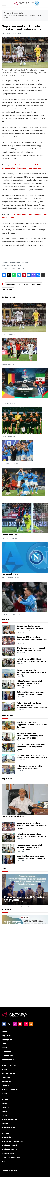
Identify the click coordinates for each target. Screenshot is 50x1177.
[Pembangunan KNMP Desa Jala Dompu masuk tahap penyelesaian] (8, 758)
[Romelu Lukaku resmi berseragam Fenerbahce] (24, 317)
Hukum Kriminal (9, 1065)
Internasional (7, 1137)
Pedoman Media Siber (11, 1157)
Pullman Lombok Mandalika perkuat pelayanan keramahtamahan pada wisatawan (32, 705)
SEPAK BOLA (8, 289)
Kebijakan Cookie (9, 1149)
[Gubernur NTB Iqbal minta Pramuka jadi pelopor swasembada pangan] (8, 640)
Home (8, 13)
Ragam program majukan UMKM (23, 995)
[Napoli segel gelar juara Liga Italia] (17, 450)
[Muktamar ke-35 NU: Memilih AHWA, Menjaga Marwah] (8, 769)
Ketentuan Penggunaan (12, 1141)
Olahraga (6, 1077)
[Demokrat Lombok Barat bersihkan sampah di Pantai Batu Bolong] (8, 673)
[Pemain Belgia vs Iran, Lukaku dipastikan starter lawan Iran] (25, 383)
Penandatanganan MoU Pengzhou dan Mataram (24, 898)
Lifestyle (6, 1085)
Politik (4, 1069)
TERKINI (6, 619)
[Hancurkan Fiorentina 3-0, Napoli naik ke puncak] (24, 596)
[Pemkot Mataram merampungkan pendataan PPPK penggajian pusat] (8, 748)
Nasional (5, 1133)
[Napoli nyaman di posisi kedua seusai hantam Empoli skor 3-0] (25, 518)
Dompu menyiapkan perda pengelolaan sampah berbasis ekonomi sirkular (30, 628)
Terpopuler (7, 715)
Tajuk (4, 1103)
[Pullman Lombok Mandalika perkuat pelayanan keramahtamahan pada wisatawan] (8, 706)
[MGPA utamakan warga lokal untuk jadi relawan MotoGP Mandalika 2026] (8, 684)
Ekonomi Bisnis (8, 1073)
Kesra (4, 1093)
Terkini (5, 1032)
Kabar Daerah (8, 1060)
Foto (4, 869)
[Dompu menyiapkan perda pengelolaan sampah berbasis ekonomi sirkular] (8, 629)
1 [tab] (18, 906)
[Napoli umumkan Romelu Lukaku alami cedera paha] (25, 799)
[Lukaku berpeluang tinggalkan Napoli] (19, 349)
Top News (7, 779)
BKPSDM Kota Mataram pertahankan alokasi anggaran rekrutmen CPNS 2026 (30, 735)
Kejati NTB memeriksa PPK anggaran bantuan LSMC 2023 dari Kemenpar (32, 724)
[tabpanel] (25, 889)
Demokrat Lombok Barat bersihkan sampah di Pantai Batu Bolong (31, 672)
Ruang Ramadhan (9, 1119)
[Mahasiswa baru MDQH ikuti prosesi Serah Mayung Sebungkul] (8, 662)
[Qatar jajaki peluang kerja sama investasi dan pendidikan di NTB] (8, 695)
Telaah (5, 1123)
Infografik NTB (8, 1127)
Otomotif (6, 1107)
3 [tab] (25, 906)
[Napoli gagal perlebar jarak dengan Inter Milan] (23, 482)
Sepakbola (18, 13)
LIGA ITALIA (36, 284)
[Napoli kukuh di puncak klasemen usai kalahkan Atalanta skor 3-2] (25, 557)
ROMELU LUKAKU (13, 284)
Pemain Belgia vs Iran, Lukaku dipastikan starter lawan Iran (24, 398)
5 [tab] (32, 906)
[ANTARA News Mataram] (27, 3)
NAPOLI (26, 284)
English (5, 1115)
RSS (3, 1161)
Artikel (5, 1099)
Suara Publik (7, 1056)
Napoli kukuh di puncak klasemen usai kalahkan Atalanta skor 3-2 (24, 573)
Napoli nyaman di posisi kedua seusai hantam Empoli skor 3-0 (23, 533)
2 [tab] (21, 906)
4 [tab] (28, 906)
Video (4, 1048)
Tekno (4, 1111)
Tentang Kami (8, 1153)
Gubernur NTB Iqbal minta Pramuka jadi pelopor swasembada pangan (32, 639)
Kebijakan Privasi (9, 1145)
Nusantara (6, 1052)
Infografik (6, 909)
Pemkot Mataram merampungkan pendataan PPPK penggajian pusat (31, 746)
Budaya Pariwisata (10, 1089)
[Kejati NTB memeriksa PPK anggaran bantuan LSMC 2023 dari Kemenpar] (8, 726)
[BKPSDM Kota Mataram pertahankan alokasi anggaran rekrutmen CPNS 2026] (8, 737)
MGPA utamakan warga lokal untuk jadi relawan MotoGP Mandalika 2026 (29, 683)
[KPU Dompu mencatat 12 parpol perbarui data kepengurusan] (8, 651)
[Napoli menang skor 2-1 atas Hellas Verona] (22, 420)
